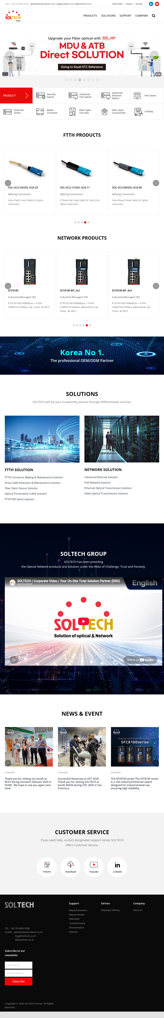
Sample (139, 3)
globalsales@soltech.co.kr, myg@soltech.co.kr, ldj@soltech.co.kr (61, 3)
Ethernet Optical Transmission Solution (108, 488)
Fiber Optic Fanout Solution (21, 488)
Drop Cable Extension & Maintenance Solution (33, 483)
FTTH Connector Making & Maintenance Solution (34, 477)
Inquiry (129, 3)
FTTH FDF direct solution (19, 499)
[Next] (156, 764)
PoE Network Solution (97, 482)
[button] (153, 15)
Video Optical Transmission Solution (106, 493)
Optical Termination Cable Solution (26, 493)
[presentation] (8, 183)
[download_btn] (70, 861)
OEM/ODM (117, 3)
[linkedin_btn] (117, 861)
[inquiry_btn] (47, 861)
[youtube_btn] (94, 861)
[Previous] (8, 764)
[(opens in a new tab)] (29, 746)
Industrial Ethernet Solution (101, 477)
